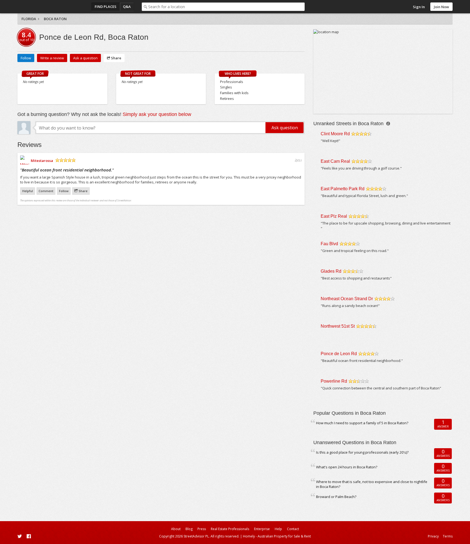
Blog (189, 529)
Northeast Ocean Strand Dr (347, 298)
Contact (293, 529)
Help (278, 529)
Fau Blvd (329, 243)
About (176, 529)
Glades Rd (331, 271)
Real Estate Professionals (230, 529)
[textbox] (226, 6)
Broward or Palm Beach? (336, 496)
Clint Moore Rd (335, 133)
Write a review (52, 58)
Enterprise (262, 529)
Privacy (433, 536)
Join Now (441, 6)
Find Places (105, 6)
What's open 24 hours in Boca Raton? (346, 467)
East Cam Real (335, 161)
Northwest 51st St (338, 326)
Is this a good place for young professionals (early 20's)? (362, 452)
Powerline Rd (334, 381)
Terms (448, 536)
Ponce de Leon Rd (339, 353)
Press (201, 529)
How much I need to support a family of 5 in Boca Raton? (362, 422)
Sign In (419, 6)
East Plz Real (334, 216)
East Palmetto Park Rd (342, 188)
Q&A (127, 6)
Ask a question (85, 58)
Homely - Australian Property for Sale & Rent (277, 536)
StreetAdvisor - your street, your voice (39, 7)
